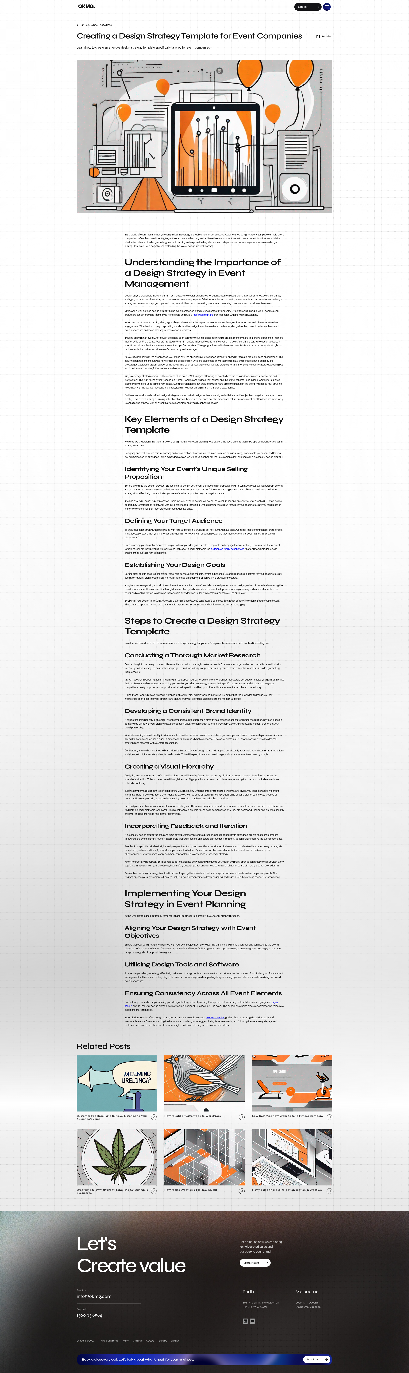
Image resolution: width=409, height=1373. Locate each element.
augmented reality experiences (227, 548)
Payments (162, 1340)
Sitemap (175, 1340)
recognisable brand (203, 314)
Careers (150, 1340)
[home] (86, 6)
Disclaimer (137, 1340)
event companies (215, 1017)
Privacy (125, 1340)
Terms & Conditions (108, 1340)
